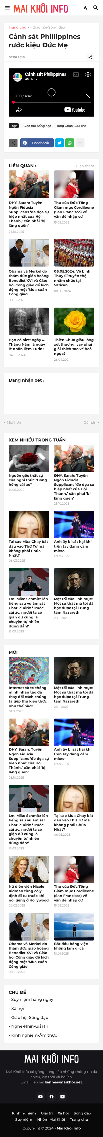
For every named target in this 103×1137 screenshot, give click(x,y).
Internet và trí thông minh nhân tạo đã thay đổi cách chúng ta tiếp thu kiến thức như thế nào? (28, 697)
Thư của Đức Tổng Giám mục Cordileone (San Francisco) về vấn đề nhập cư (74, 209)
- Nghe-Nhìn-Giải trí (28, 1026)
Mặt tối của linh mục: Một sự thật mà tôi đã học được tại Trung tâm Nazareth (74, 606)
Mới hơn (14, 422)
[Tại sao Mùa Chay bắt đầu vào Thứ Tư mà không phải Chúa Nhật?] (29, 524)
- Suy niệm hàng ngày (31, 999)
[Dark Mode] (86, 8)
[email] (62, 1096)
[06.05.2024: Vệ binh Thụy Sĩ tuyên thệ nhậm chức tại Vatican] (74, 253)
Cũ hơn (90, 422)
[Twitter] (59, 142)
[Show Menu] (7, 8)
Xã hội (63, 1113)
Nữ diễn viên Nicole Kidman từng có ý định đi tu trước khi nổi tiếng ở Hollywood (29, 893)
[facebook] (51, 1096)
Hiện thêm (85, 166)
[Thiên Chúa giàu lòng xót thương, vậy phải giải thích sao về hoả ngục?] (74, 321)
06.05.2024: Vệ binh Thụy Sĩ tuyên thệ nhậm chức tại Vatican (72, 278)
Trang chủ (17, 28)
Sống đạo (82, 1113)
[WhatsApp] (69, 142)
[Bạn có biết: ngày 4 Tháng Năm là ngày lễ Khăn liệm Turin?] (29, 321)
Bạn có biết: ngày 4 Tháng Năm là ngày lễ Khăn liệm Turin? (27, 344)
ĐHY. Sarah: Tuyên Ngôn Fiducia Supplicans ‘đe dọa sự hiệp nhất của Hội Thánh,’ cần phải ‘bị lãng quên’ (29, 214)
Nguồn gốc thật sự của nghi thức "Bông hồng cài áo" (28, 480)
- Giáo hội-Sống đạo (47, 28)
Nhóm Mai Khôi (51, 1119)
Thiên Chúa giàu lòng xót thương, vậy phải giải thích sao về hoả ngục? (74, 347)
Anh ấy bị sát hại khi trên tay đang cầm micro (73, 546)
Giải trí (47, 1113)
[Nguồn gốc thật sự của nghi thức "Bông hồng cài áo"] (29, 458)
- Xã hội (16, 1008)
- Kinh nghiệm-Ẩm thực (33, 1035)
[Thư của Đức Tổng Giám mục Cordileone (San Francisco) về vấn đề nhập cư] (74, 184)
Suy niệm (23, 1119)
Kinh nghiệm (24, 1113)
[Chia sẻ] (90, 57)
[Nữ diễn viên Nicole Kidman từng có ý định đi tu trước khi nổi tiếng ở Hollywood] (29, 869)
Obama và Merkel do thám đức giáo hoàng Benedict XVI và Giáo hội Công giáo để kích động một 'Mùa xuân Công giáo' (29, 282)
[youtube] (40, 1096)
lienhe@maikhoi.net (63, 1082)
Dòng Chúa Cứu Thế (71, 126)
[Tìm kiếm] (96, 8)
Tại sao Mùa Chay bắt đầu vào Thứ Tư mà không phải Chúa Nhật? (28, 548)
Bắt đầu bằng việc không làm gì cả (71, 946)
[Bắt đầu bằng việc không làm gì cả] (74, 927)
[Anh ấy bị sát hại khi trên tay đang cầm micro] (74, 524)
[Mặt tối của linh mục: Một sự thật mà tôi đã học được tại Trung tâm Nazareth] (74, 582)
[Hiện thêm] (80, 142)
